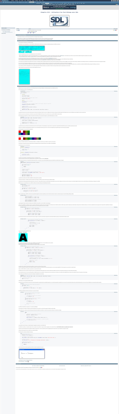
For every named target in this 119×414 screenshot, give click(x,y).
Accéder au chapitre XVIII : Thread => (86, 365)
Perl (70, 3)
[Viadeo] (113, 30)
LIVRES (67, 4)
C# (57, 3)
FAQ (19, 0)
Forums (12, 0)
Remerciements (4, 33)
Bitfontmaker (62, 55)
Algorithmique (43, 3)
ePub (29, 32)
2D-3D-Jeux (47, 3)
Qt (79, 3)
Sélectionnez (115, 146)
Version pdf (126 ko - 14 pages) (23, 361)
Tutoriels (16, 0)
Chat (25, 0)
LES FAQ (50, 4)
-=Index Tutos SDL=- (62, 365)
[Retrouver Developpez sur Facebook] (118, 4)
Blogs (22, 0)
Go (60, 3)
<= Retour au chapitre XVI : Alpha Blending (38, 365)
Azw (31, 32)
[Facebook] (115, 30)
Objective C (65, 3)
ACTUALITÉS (43, 4)
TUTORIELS (53, 4)
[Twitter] (114, 30)
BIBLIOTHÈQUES (60, 4)
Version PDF (30, 31)
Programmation (38, 3)
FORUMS (47, 4)
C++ (55, 3)
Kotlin (62, 3)
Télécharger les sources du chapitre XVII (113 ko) (25, 360)
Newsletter (29, 0)
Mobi (34, 32)
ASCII (51, 58)
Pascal (68, 3)
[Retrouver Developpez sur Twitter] (117, 4)
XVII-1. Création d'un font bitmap (6, 31)
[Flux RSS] (116, 4)
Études (36, 0)
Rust (75, 3)
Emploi (33, 0)
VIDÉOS (73, 4)
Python (73, 3)
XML (81, 3)
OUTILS (57, 4)
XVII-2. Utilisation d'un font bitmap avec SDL (8, 32)
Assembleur (51, 3)
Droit (40, 0)
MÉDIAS (64, 4)
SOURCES (70, 4)
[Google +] (116, 30)
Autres (84, 3)
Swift (77, 3)
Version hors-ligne (35, 31)
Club (42, 0)
